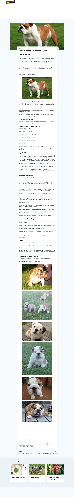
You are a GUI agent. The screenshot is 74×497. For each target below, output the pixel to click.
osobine (45, 444)
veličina (27, 446)
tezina (20, 446)
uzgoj (24, 446)
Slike (53, 444)
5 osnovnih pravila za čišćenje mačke (24, 452)
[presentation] (18, 469)
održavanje (41, 444)
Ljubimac (20, 48)
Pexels (33, 438)
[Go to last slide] (12, 473)
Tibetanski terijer (34, 477)
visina (31, 446)
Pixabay (26, 438)
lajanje (32, 444)
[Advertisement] (37, 12)
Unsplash (30, 438)
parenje (49, 444)
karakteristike (21, 444)
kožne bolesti (27, 444)
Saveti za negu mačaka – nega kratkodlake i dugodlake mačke (48, 453)
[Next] (62, 473)
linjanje (36, 444)
